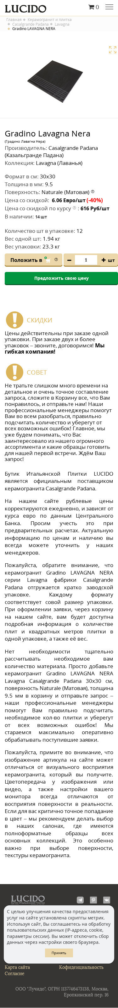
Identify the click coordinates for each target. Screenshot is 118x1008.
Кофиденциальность (81, 967)
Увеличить (112, 49)
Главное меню (109, 7)
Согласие (15, 973)
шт (111, 260)
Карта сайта (17, 967)
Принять (59, 952)
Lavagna (62, 24)
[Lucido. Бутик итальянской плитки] (59, 7)
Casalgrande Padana (30, 24)
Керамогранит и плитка (50, 20)
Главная (14, 20)
